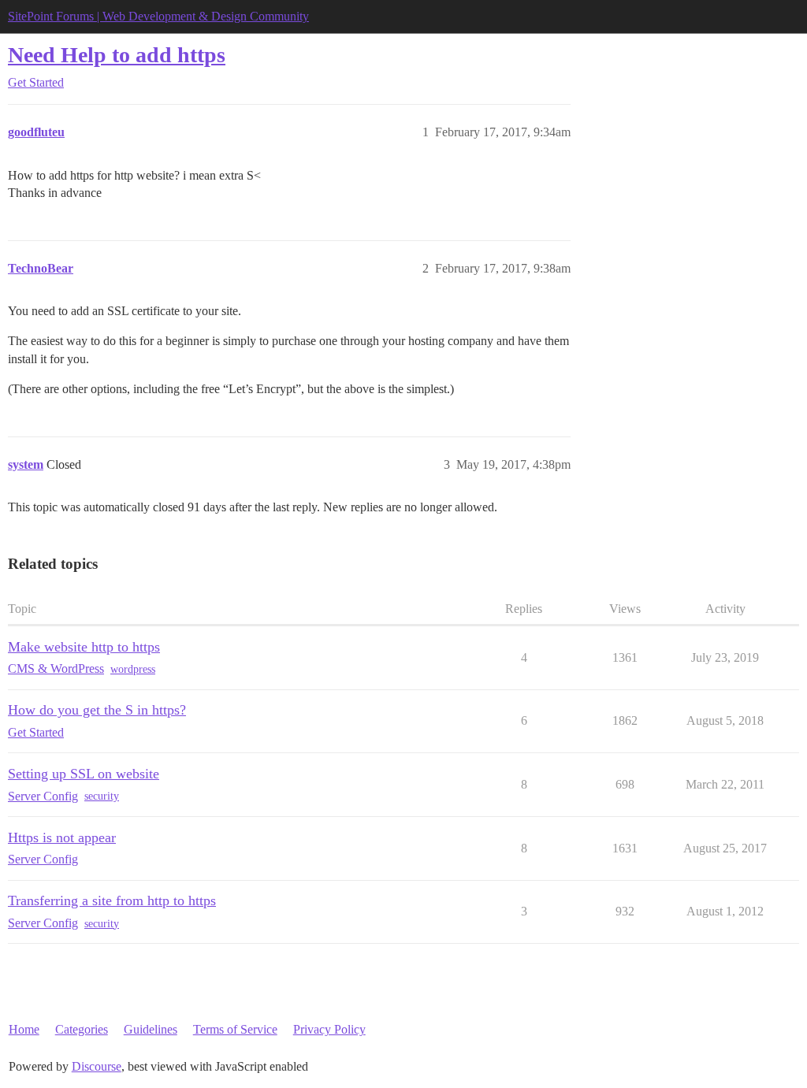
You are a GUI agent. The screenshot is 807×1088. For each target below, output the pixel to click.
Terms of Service (235, 1029)
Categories (81, 1029)
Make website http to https (84, 647)
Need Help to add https (116, 55)
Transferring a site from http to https (112, 900)
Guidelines (150, 1029)
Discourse (96, 1066)
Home (24, 1029)
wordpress (132, 669)
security (101, 796)
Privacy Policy (329, 1029)
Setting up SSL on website (83, 774)
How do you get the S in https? (97, 710)
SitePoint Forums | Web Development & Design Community (158, 16)
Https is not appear (62, 837)
